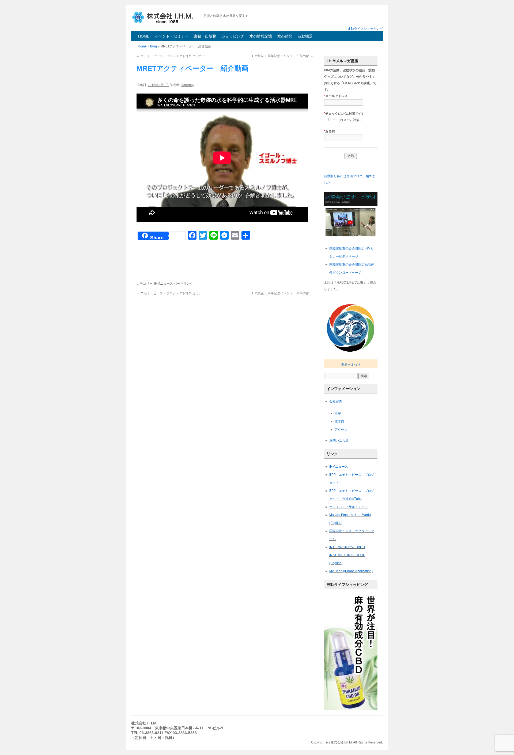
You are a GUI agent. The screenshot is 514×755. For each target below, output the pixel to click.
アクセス (341, 430)
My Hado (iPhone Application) (351, 571)
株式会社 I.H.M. (164, 17)
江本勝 (339, 421)
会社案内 (335, 401)
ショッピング (233, 36)
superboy (187, 85)
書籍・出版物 (205, 36)
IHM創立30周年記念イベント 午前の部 (282, 56)
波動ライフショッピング (365, 29)
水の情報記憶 (261, 36)
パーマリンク (183, 283)
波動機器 (305, 36)
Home (142, 46)
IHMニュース (163, 283)
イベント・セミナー (171, 36)
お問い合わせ (339, 440)
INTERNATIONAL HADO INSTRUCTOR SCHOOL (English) (347, 555)
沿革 (338, 413)
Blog (153, 46)
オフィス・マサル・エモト (348, 507)
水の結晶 (284, 36)
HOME (143, 36)
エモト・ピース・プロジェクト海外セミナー (171, 56)
